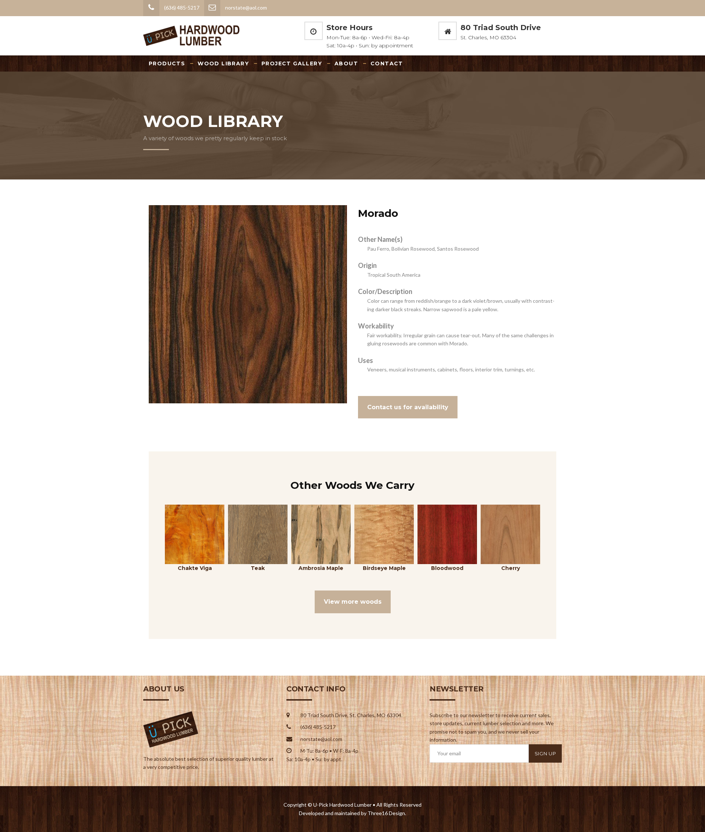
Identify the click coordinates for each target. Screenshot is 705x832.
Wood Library (223, 63)
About (346, 63)
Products (167, 63)
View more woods (353, 601)
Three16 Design (386, 813)
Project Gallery (291, 63)
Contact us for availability (407, 407)
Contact (386, 63)
